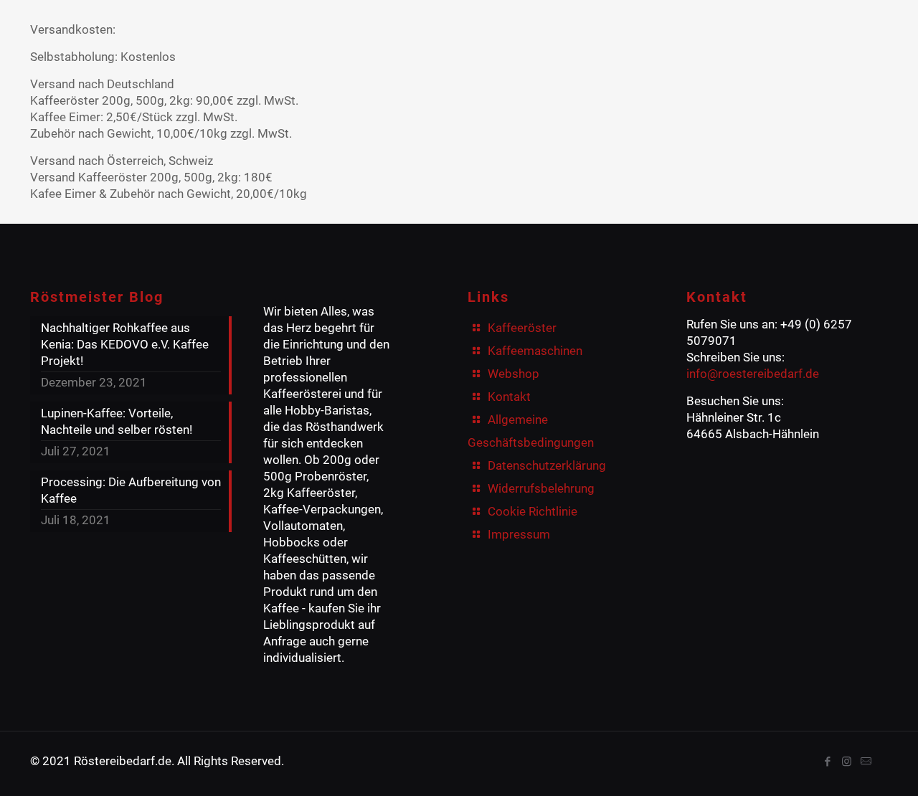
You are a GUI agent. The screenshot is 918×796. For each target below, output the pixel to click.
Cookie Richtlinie (532, 511)
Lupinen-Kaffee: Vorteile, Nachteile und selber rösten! (116, 421)
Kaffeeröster (522, 328)
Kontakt (509, 396)
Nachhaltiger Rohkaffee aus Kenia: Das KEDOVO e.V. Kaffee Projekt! (125, 344)
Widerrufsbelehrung (541, 488)
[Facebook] (827, 761)
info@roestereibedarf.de (752, 373)
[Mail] (866, 761)
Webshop (513, 373)
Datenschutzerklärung (547, 465)
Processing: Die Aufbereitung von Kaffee (131, 490)
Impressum (519, 534)
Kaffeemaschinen (535, 350)
